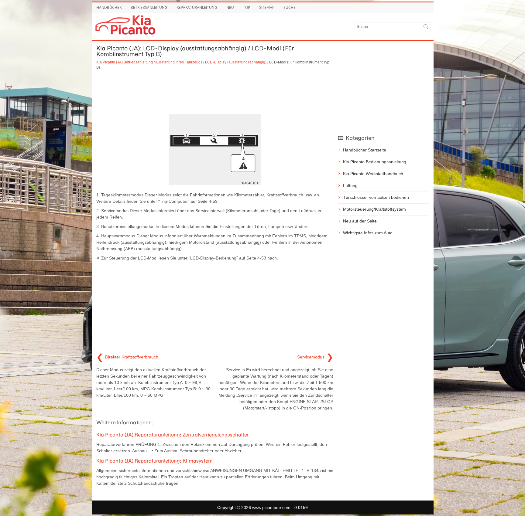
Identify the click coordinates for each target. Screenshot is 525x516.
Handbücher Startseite (364, 150)
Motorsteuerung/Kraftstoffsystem (374, 209)
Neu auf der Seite (360, 221)
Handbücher (109, 7)
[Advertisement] (214, 91)
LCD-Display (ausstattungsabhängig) (235, 62)
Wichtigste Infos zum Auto (368, 232)
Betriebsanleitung (149, 7)
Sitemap (266, 7)
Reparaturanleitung (197, 7)
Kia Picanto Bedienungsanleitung (374, 161)
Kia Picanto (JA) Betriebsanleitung (124, 62)
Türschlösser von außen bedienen (376, 197)
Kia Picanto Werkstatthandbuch (373, 173)
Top (246, 7)
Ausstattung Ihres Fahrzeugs (178, 62)
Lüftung (350, 185)
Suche (289, 7)
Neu (230, 7)
